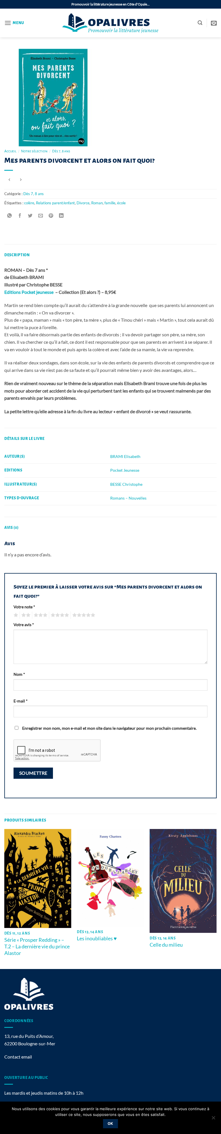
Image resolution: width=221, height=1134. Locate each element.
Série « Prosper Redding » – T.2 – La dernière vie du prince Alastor (37, 946)
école (121, 203)
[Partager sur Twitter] (30, 215)
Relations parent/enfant (55, 203)
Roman (97, 203)
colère (29, 203)
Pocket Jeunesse (124, 470)
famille (109, 203)
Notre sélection (34, 151)
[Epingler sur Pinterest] (51, 215)
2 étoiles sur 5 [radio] (25, 615)
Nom (19, 674)
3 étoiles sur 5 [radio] (39, 615)
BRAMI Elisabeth (125, 456)
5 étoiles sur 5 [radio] (83, 615)
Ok (110, 1123)
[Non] (213, 1119)
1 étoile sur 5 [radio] (15, 615)
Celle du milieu (166, 944)
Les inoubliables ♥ (97, 938)
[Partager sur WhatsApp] (9, 215)
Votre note (24, 606)
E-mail (21, 700)
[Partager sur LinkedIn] (61, 215)
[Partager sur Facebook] (20, 215)
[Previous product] (20, 179)
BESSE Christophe (126, 484)
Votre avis (24, 624)
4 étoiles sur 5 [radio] (59, 615)
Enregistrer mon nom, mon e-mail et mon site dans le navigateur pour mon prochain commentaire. (109, 728)
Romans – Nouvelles (128, 498)
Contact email (18, 1056)
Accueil (10, 151)
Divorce (83, 203)
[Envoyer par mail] (40, 215)
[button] (14, 23)
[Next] (216, 898)
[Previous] (4, 898)
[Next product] (9, 179)
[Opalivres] (110, 23)
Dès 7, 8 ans (61, 151)
